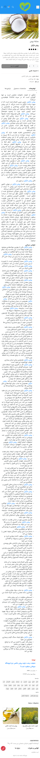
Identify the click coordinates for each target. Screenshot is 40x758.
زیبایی (13, 682)
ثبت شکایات (35, 752)
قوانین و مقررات (33, 748)
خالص (26, 685)
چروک (7, 689)
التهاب (11, 689)
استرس (25, 682)
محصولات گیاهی (25, 696)
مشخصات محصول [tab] (20, 88)
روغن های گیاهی (26, 76)
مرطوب (10, 685)
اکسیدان (8, 682)
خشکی (19, 689)
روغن (18, 685)
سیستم (17, 682)
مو (21, 682)
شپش (33, 689)
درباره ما (17, 748)
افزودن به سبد (15, 66)
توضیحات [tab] (32, 88)
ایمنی (14, 685)
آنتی (37, 685)
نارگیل (29, 689)
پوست (5, 685)
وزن (22, 685)
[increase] (30, 66)
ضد (30, 685)
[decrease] (38, 66)
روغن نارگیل (31, 102)
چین (37, 689)
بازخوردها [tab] (8, 88)
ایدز (4, 682)
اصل (37, 682)
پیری (30, 682)
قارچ (33, 682)
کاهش (24, 689)
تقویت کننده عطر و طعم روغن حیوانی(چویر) (30, 726)
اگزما (16, 689)
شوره (33, 685)
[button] (36, 719)
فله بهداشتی (31, 79)
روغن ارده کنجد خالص (11, 726)
